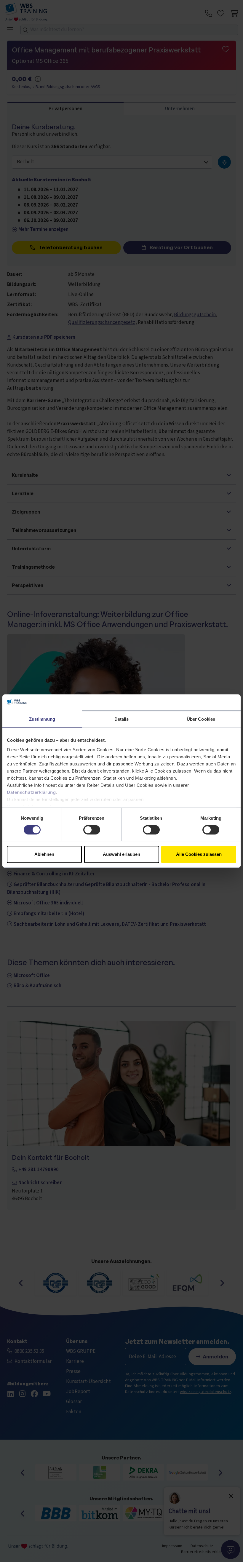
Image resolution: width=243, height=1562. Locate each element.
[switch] (91, 829)
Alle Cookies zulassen (199, 854)
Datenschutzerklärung (31, 792)
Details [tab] (121, 719)
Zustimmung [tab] (42, 719)
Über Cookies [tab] (201, 719)
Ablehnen (44, 854)
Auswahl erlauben (121, 854)
